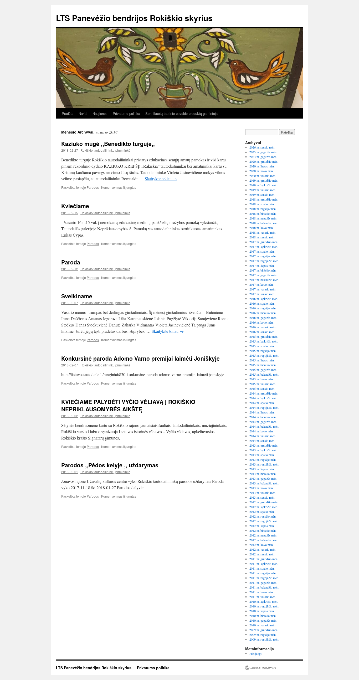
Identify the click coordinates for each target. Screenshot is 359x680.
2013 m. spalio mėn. (262, 455)
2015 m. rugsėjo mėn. (262, 351)
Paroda (70, 262)
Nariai (83, 113)
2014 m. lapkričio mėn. (263, 398)
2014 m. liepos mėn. (262, 412)
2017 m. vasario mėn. (262, 289)
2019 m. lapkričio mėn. (263, 185)
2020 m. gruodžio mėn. (263, 161)
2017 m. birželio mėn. (262, 270)
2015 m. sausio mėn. (262, 388)
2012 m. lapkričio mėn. (263, 507)
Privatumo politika (126, 113)
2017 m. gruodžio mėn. (263, 242)
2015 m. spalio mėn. (262, 346)
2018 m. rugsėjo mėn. (262, 209)
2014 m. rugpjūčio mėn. (264, 407)
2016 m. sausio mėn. (262, 332)
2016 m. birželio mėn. (262, 313)
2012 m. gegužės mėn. (263, 535)
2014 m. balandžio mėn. (264, 426)
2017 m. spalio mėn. (262, 251)
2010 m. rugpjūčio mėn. (264, 606)
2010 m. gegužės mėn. (263, 620)
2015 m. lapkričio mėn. (263, 341)
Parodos (93, 187)
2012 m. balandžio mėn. (264, 540)
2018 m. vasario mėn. (262, 232)
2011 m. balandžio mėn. (264, 587)
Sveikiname (76, 296)
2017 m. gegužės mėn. (263, 275)
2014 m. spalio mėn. (262, 403)
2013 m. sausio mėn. (262, 497)
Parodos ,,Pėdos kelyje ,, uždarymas (109, 465)
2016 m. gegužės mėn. (263, 317)
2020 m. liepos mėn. (262, 166)
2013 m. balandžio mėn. (264, 483)
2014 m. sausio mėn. (262, 440)
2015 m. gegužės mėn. (263, 369)
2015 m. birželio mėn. (262, 365)
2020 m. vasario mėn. (262, 175)
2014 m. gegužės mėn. (263, 422)
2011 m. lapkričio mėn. (263, 563)
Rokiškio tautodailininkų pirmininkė (105, 150)
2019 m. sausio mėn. (262, 194)
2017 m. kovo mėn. (261, 284)
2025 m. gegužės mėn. (263, 152)
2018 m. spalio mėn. (262, 204)
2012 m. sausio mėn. (262, 554)
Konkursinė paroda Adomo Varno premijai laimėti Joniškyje (140, 358)
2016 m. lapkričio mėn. (263, 298)
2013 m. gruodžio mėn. (263, 445)
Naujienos (100, 113)
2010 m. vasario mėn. (262, 625)
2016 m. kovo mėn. (261, 322)
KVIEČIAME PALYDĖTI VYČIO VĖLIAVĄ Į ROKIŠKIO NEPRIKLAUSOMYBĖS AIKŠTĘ (128, 405)
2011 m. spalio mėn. (262, 568)
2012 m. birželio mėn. (262, 530)
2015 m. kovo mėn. (261, 379)
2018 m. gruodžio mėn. (263, 199)
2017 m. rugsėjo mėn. (262, 256)
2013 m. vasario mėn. (262, 492)
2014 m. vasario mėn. (262, 436)
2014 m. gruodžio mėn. (263, 393)
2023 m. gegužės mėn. (263, 157)
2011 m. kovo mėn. (261, 592)
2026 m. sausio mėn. (262, 147)
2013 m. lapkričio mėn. (263, 450)
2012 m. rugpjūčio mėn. (264, 521)
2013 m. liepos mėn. (262, 469)
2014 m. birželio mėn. (262, 417)
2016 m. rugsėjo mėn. (262, 308)
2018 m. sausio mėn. (262, 237)
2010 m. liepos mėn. (262, 611)
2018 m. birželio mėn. (262, 213)
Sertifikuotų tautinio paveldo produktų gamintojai (181, 113)
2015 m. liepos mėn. (262, 360)
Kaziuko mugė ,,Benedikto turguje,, (108, 143)
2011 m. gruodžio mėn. (263, 559)
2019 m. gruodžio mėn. (263, 180)
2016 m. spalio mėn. (262, 303)
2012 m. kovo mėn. (261, 545)
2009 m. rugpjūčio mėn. (264, 639)
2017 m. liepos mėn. (262, 265)
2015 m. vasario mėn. (262, 384)
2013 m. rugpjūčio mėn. (264, 464)
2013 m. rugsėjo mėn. (262, 459)
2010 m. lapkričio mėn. (263, 601)
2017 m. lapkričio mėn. (263, 246)
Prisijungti (255, 653)
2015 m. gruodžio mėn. (263, 336)
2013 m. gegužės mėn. (263, 478)
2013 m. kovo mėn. (261, 488)
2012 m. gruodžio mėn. (263, 502)
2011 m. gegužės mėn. (263, 582)
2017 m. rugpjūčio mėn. (264, 261)
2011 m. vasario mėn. (262, 597)
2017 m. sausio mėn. (262, 294)
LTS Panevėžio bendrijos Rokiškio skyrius (134, 17)
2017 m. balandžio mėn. (264, 280)
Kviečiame (75, 206)
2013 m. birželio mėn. (262, 474)
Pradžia (67, 113)
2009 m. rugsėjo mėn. (262, 634)
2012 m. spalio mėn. (262, 511)
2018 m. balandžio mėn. (264, 223)
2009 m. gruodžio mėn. (263, 630)
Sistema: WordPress (263, 668)
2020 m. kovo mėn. (261, 171)
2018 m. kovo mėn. (261, 228)
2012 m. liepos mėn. (262, 526)
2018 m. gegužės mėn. (263, 218)
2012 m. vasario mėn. (262, 549)
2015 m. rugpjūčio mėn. (264, 355)
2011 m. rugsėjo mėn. (262, 573)
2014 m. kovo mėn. (261, 431)
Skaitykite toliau (161, 178)
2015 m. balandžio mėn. (264, 374)
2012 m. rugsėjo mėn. (262, 516)
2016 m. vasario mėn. (262, 327)
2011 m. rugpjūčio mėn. (264, 578)
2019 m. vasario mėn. (262, 190)
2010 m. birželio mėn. (262, 615)
